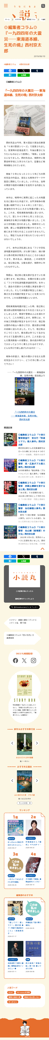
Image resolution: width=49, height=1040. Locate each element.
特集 (27, 960)
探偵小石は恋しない (32, 997)
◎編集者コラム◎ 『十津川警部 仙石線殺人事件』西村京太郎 (31, 508)
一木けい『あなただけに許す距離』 (15, 880)
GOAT (10, 992)
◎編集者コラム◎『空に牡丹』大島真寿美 (20, 636)
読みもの (11, 839)
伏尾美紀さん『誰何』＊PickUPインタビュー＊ (33, 843)
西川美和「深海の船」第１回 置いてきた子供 (33, 966)
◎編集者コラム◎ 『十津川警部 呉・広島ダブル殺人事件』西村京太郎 (31, 463)
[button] (12, 743)
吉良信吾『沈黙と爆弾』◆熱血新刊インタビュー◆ (15, 966)
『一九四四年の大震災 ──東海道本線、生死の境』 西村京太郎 (24, 415)
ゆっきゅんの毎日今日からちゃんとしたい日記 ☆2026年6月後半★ (15, 843)
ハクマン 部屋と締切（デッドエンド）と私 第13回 (23, 621)
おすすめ (18, 19)
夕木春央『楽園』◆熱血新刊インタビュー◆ (33, 880)
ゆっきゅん (12, 1002)
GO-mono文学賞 (23, 992)
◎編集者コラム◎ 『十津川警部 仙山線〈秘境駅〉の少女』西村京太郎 (31, 530)
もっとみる (23, 803)
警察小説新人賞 (14, 997)
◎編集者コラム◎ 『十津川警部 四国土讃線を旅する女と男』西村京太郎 (31, 486)
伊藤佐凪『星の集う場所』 (33, 923)
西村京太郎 (25, 64)
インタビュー (30, 838)
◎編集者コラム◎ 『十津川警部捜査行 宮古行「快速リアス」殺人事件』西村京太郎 (31, 439)
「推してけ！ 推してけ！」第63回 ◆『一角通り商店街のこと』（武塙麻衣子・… (15, 928)
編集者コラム (31, 19)
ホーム (7, 19)
